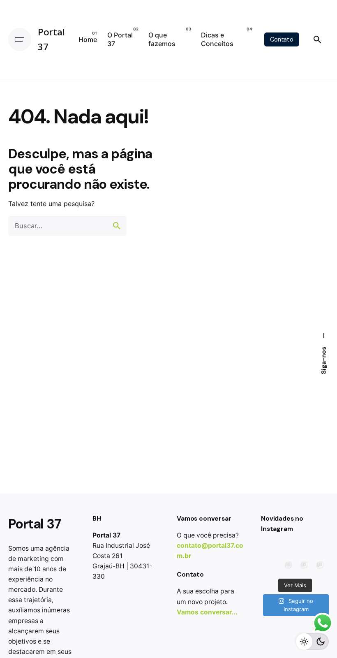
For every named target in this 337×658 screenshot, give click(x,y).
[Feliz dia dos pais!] (271, 550)
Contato (281, 39)
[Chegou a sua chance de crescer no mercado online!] (287, 550)
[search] (117, 226)
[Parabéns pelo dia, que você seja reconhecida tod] (271, 566)
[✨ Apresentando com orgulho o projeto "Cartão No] (303, 566)
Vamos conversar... (207, 612)
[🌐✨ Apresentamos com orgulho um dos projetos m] (287, 566)
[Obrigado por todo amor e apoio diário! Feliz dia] (303, 550)
